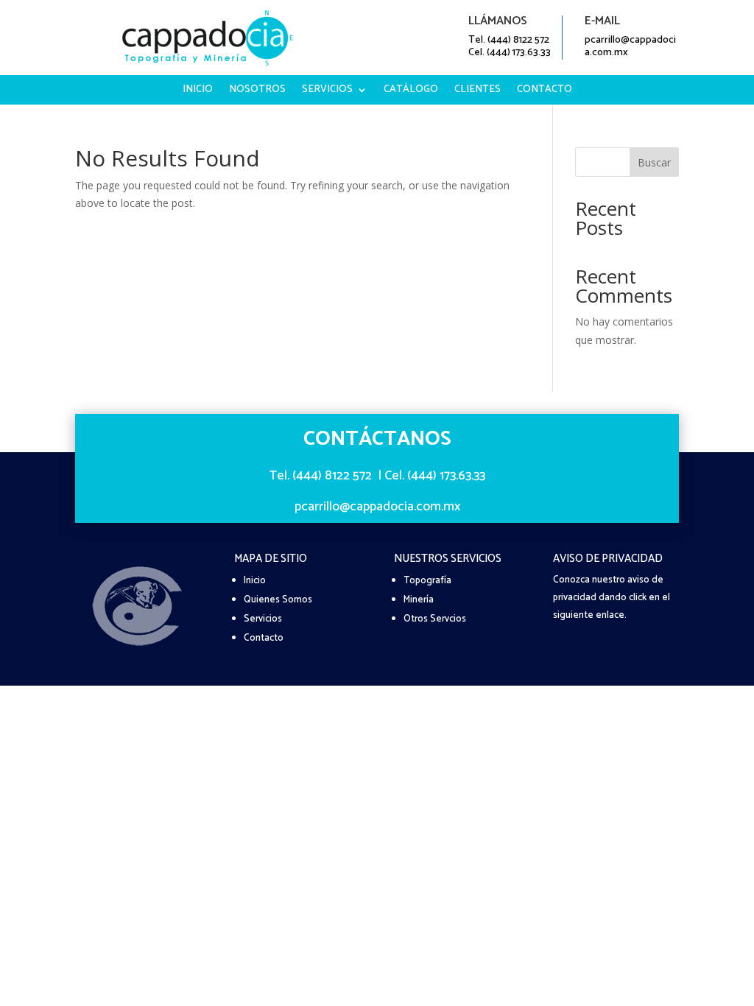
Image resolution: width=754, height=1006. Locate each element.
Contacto (544, 91)
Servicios (327, 91)
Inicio (198, 91)
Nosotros (257, 91)
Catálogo (411, 91)
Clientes (477, 91)
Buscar (654, 162)
